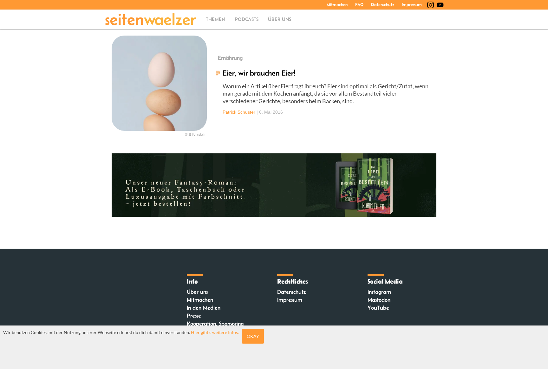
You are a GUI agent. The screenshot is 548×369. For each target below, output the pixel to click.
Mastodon (379, 300)
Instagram (379, 292)
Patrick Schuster (239, 112)
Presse (194, 315)
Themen (215, 19)
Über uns (279, 19)
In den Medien (203, 308)
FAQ (359, 4)
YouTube (378, 308)
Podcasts (246, 19)
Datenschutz (382, 4)
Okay (253, 336)
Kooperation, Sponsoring (215, 323)
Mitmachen (337, 4)
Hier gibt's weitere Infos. (215, 332)
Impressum (412, 4)
